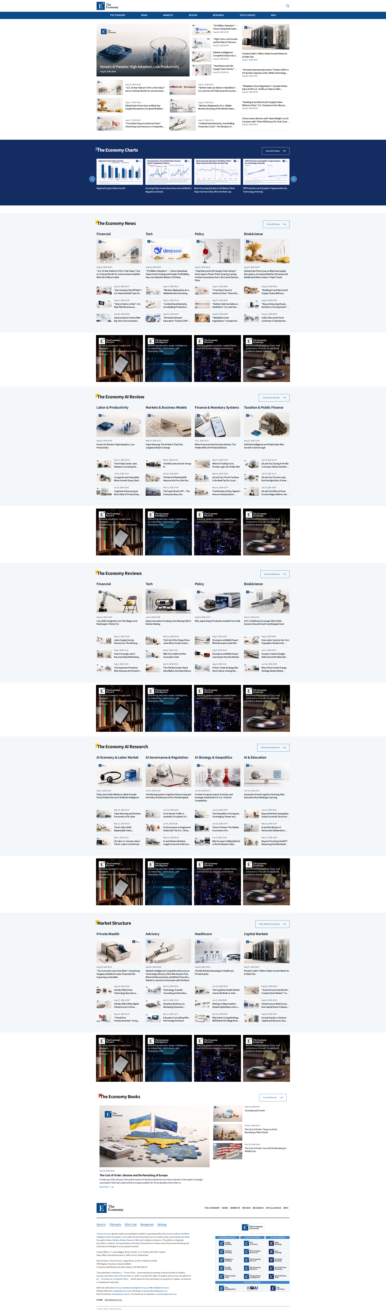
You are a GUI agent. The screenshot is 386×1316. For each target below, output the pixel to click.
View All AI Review (271, 397)
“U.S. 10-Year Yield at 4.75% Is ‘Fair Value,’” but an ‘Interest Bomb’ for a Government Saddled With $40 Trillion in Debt (145, 91)
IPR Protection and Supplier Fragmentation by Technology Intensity (265, 190)
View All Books (270, 1097)
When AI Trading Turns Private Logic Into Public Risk (226, 465)
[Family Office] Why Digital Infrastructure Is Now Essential (126, 1007)
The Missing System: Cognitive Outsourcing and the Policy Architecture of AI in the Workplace (168, 796)
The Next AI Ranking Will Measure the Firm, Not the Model (175, 480)
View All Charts (273, 151)
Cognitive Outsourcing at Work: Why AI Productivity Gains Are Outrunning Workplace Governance (126, 496)
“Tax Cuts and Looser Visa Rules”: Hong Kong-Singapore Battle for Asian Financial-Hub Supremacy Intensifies (118, 974)
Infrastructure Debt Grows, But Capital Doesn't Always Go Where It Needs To (274, 1007)
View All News (273, 224)
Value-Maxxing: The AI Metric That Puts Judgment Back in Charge (164, 446)
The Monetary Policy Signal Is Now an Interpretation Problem (226, 494)
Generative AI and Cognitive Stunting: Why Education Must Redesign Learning (264, 796)
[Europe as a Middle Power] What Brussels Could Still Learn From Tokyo (225, 643)
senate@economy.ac (139, 1287)
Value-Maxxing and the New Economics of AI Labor (127, 815)
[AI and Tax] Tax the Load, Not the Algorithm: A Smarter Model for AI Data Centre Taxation (275, 482)
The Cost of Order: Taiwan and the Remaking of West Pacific (261, 1131)
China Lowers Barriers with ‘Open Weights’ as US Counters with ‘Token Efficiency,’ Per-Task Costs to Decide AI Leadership (265, 121)
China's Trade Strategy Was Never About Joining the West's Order (225, 671)
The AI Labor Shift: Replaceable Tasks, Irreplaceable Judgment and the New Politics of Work (127, 832)
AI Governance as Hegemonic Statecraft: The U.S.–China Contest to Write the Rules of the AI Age (177, 832)
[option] (119, 174)
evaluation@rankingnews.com (154, 1290)
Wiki (273, 15)
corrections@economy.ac (166, 1294)
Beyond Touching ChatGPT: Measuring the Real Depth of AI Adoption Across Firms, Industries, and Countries (274, 846)
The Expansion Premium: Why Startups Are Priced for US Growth (127, 671)
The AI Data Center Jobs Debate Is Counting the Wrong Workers (125, 467)
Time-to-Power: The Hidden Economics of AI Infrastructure (225, 830)
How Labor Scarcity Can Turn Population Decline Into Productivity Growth (275, 643)
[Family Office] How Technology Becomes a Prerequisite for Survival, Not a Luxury (128, 994)
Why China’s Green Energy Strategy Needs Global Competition (273, 671)
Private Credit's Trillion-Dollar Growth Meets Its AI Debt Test (264, 55)
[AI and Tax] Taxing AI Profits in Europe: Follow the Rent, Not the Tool (275, 467)
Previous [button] (92, 179)
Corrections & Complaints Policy (114, 1279)
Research (218, 15)
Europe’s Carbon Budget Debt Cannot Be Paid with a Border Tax (274, 657)
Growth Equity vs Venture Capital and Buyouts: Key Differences (273, 1021)
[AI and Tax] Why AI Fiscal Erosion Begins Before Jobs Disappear (274, 494)
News (144, 15)
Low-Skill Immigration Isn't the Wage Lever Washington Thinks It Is (117, 622)
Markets (168, 15)
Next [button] (294, 179)
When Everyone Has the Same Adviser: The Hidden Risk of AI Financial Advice (215, 446)
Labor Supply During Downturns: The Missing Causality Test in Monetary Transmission (126, 644)
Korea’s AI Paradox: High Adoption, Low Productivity (115, 446)
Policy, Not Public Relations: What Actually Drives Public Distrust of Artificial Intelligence (117, 796)
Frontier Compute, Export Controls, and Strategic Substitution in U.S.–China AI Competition (214, 797)
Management (147, 1224)
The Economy (117, 15)
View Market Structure (269, 924)
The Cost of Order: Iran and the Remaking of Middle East (265, 1150)
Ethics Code (131, 1224)
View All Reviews (272, 574)
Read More (104, 1186)
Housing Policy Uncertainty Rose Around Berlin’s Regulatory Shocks (168, 190)
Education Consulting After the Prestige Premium (176, 1019)
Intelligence (247, 15)
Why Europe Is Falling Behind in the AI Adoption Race (226, 843)
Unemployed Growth (255, 1110)
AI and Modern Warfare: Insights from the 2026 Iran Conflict (176, 844)
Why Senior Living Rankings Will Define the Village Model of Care (225, 1021)
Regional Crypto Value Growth (110, 188)
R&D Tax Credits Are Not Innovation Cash (174, 655)
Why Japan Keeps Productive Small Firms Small (217, 621)
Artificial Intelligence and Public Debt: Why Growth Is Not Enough (264, 446)
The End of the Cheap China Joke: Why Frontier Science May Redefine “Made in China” (176, 644)
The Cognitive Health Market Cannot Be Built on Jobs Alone (226, 993)
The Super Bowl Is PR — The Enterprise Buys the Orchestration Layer (176, 494)
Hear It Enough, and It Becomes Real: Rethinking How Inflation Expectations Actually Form (127, 658)
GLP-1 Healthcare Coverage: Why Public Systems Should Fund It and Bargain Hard (264, 622)
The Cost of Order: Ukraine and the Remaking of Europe (134, 1175)
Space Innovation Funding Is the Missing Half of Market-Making (168, 622)
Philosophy (115, 1224)
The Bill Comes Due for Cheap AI (177, 465)
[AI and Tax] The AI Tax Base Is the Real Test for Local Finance (225, 480)
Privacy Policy (129, 1272)
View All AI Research (270, 747)
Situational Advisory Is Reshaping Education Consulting (174, 1007)
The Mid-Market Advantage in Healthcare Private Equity (214, 972)
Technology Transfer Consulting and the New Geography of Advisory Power (174, 994)
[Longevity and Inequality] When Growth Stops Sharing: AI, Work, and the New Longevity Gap (128, 482)
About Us (101, 1224)
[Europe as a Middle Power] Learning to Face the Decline (225, 655)
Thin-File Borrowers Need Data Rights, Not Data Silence (177, 669)
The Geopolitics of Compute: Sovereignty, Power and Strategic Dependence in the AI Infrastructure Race (225, 818)
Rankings (162, 1224)
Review (193, 15)
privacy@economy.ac (121, 1294)
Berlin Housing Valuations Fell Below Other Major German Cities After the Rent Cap (214, 190)
